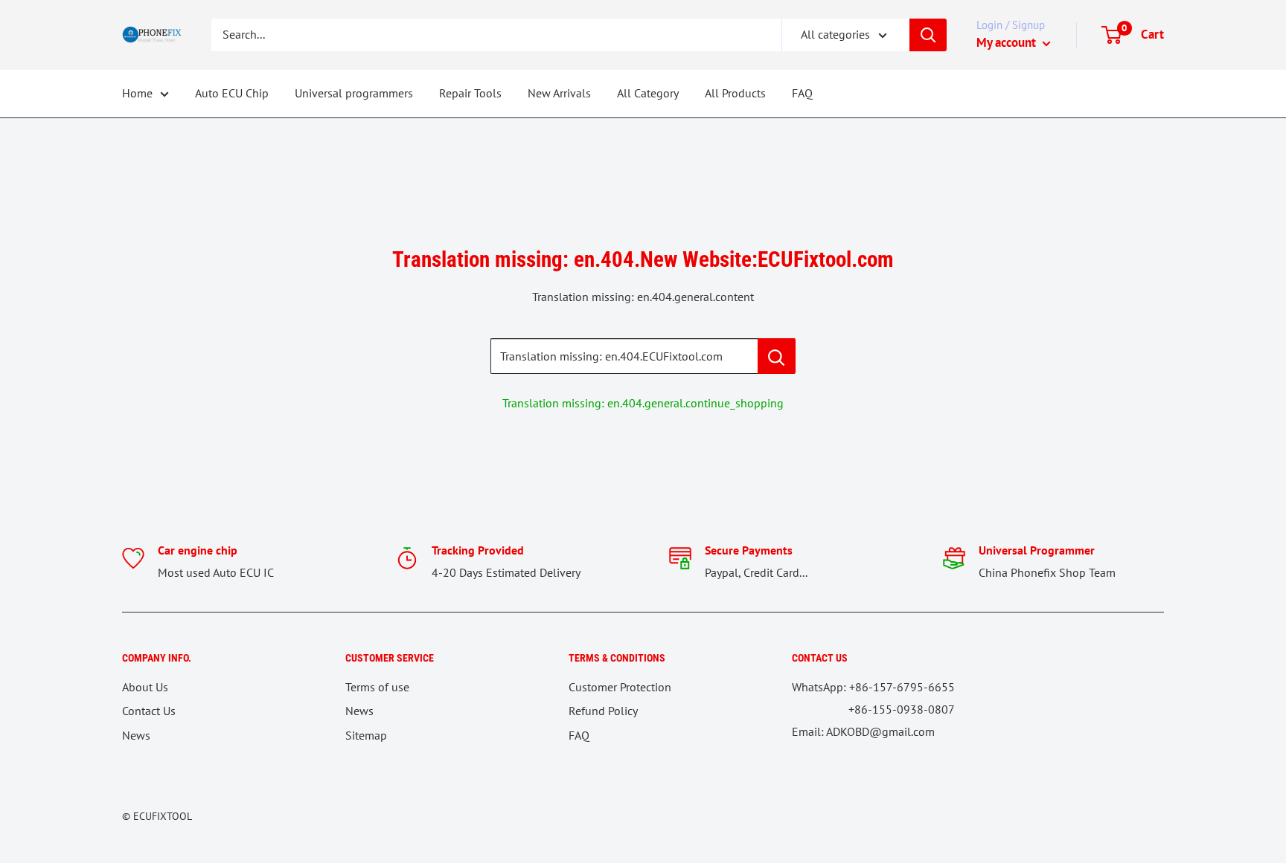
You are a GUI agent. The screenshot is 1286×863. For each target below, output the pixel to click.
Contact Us (149, 710)
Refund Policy (603, 710)
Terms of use (377, 686)
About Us (145, 686)
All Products (735, 92)
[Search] (928, 35)
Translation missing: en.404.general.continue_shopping (643, 402)
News (136, 735)
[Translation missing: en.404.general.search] (777, 356)
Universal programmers (354, 92)
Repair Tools (470, 92)
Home (137, 92)
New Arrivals (559, 92)
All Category (648, 92)
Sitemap (366, 735)
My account (1007, 42)
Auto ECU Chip (232, 92)
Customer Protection (620, 686)
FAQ (802, 92)
